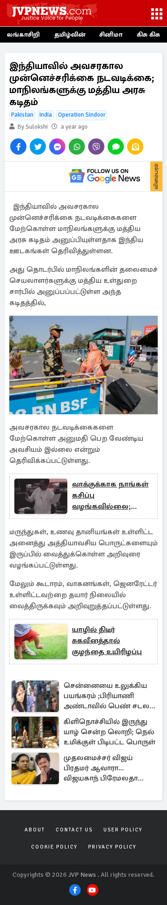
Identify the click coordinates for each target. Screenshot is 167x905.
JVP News (82, 875)
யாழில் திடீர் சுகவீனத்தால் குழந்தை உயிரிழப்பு (107, 640)
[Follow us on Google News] (104, 176)
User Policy (122, 830)
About (35, 830)
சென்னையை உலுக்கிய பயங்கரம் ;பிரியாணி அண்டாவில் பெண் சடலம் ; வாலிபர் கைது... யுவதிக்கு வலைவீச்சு (109, 696)
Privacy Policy (112, 847)
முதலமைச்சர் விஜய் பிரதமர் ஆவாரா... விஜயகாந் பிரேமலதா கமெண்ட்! (101, 768)
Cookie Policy (54, 847)
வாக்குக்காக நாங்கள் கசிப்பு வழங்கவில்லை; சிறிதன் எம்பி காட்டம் (110, 496)
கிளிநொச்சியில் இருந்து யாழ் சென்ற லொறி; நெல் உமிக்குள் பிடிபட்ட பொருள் (109, 732)
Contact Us (74, 830)
